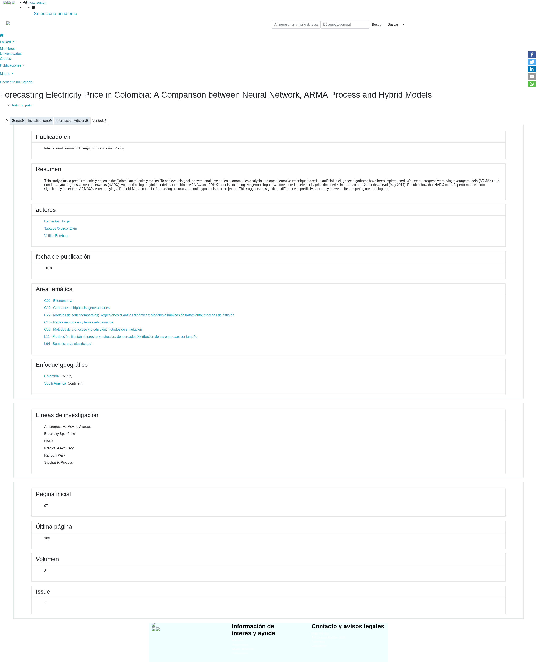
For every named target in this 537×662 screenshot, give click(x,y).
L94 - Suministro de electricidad (67, 343)
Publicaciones (240, 653)
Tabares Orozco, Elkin (60, 228)
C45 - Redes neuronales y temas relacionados (78, 322)
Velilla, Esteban (56, 236)
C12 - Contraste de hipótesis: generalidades (77, 308)
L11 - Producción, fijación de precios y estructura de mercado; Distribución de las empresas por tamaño (120, 336)
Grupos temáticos (242, 648)
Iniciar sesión (36, 2)
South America (55, 383)
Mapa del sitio (320, 633)
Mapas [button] (5, 74)
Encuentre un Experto (16, 82)
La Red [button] (6, 42)
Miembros (7, 48)
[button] (532, 54)
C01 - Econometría (58, 300)
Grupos (5, 58)
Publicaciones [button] (11, 65)
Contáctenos (319, 646)
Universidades (11, 53)
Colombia (51, 376)
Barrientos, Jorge (57, 221)
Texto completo (22, 105)
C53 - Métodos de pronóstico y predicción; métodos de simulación (93, 329)
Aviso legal (318, 641)
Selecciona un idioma (55, 13)
